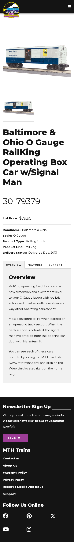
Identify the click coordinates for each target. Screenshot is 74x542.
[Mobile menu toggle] (69, 6)
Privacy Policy (13, 480)
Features (35, 265)
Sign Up (15, 437)
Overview (14, 265)
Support (56, 265)
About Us (10, 465)
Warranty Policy (15, 472)
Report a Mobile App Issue (23, 487)
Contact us (11, 458)
